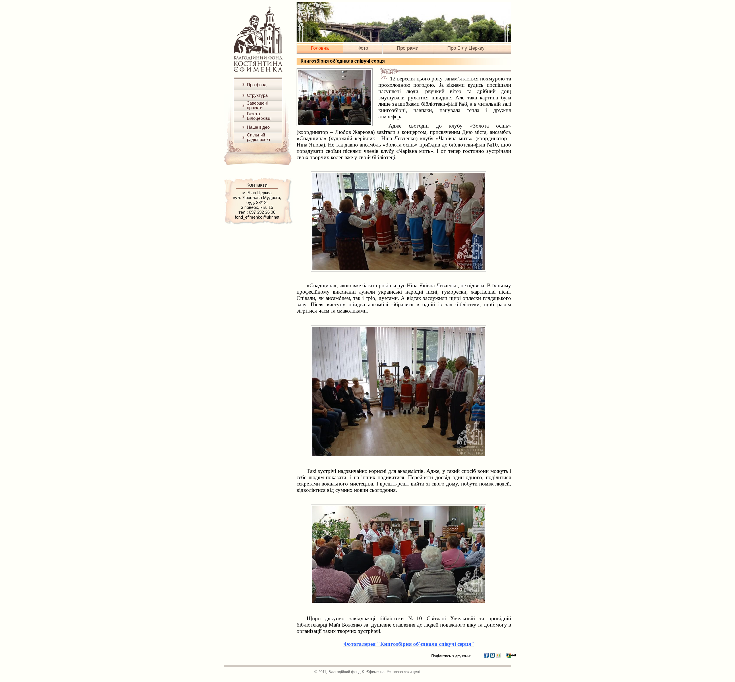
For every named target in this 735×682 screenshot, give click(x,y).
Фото (362, 48)
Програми (408, 48)
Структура (257, 95)
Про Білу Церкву (466, 48)
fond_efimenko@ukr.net (257, 217)
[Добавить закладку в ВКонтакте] (492, 655)
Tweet (508, 655)
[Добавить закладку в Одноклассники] (498, 655)
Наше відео (258, 127)
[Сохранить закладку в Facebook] (486, 655)
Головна (320, 48)
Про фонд (256, 84)
